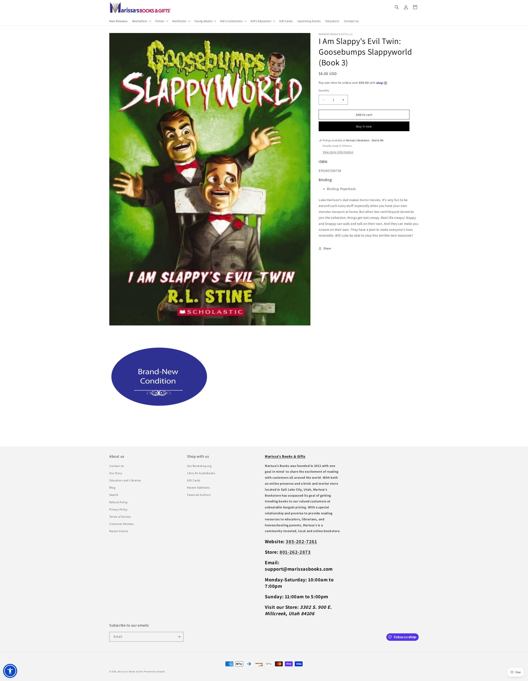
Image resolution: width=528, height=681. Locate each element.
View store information (338, 152)
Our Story (115, 473)
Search (113, 495)
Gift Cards (193, 480)
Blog (112, 487)
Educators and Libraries (125, 480)
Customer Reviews (121, 524)
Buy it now (364, 126)
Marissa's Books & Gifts (130, 671)
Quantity (324, 90)
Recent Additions (198, 487)
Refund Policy (118, 502)
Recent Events (118, 531)
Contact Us (116, 466)
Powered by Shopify (154, 671)
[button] (141, 21)
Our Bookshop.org (199, 466)
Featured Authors (199, 495)
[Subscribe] (178, 637)
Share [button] (327, 248)
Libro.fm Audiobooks (201, 473)
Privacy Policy (118, 509)
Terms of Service (120, 516)
